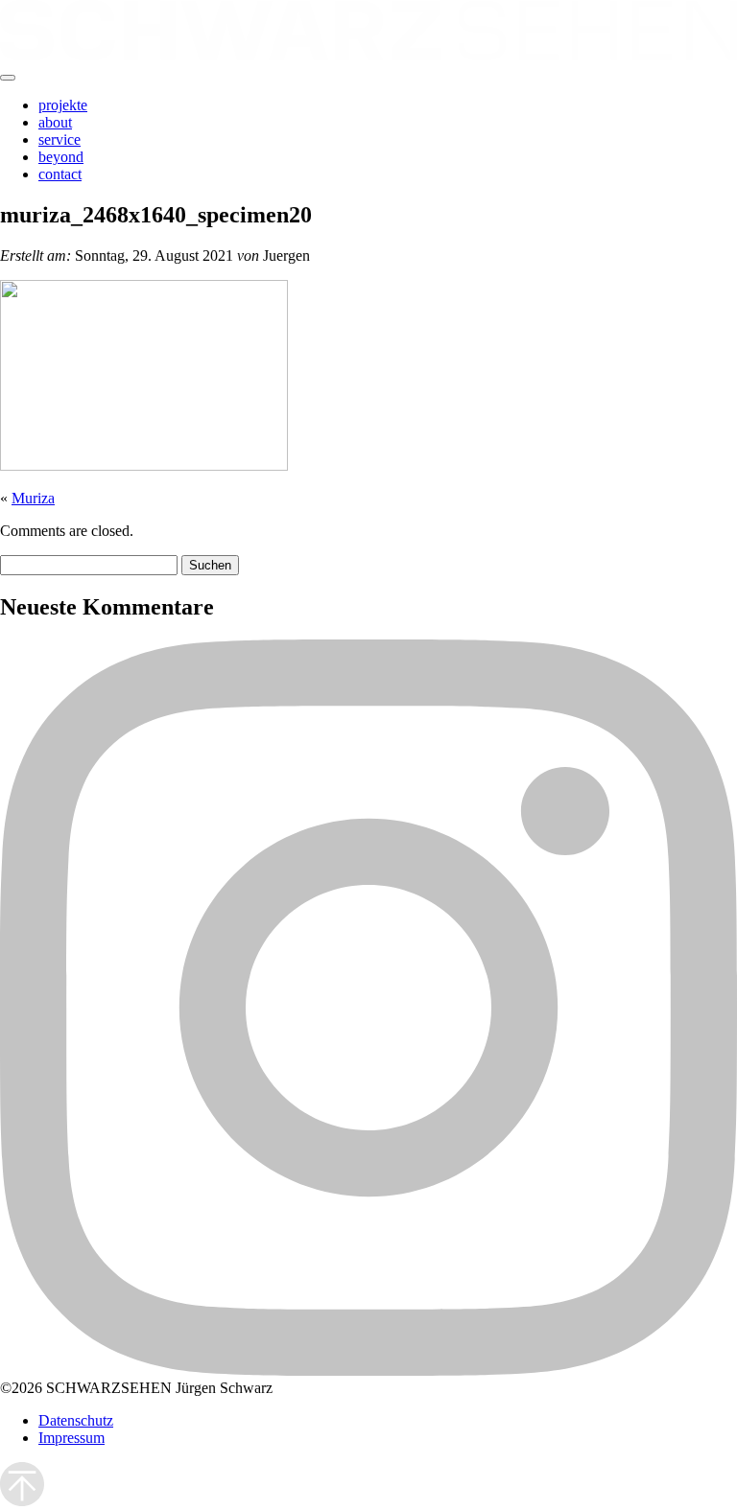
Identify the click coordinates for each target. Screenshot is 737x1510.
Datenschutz (75, 1420)
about (55, 122)
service (59, 139)
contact (60, 174)
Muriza (33, 498)
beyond (60, 157)
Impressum (71, 1437)
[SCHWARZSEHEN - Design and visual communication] (368, 55)
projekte (62, 105)
